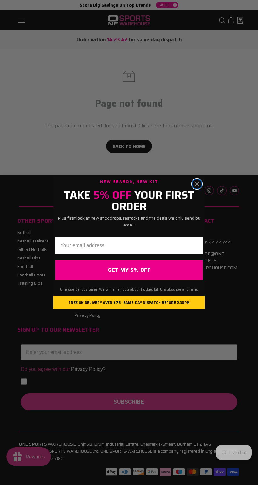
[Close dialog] (197, 184)
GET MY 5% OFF (129, 269)
